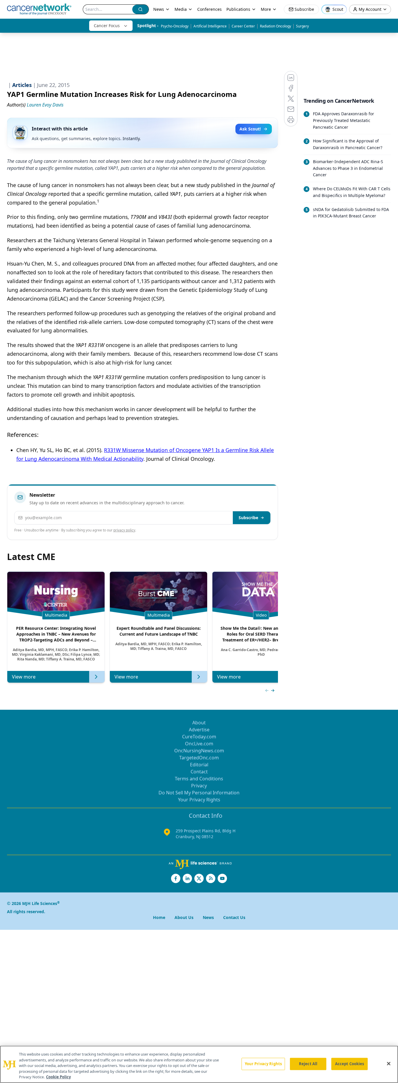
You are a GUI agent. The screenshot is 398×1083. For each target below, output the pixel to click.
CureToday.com (199, 736)
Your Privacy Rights (199, 799)
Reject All (308, 1063)
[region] (199, 1064)
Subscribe (248, 517)
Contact (199, 771)
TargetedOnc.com (199, 757)
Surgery (302, 26)
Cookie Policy (58, 1076)
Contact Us (234, 917)
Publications (238, 9)
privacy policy (124, 530)
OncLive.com (199, 743)
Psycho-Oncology (175, 26)
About (199, 722)
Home (159, 917)
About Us (184, 917)
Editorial (199, 764)
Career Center (243, 26)
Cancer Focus (107, 25)
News (158, 9)
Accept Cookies (349, 1063)
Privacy (199, 785)
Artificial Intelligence (210, 26)
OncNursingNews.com (199, 750)
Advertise (199, 729)
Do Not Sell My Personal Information (199, 792)
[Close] (388, 1063)
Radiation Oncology (275, 26)
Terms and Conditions (199, 778)
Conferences (209, 9)
